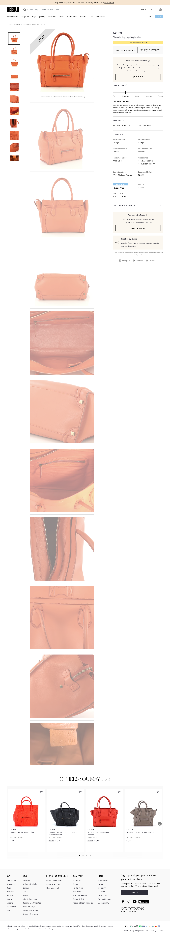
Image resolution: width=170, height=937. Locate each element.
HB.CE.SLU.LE (118, 188)
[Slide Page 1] (79, 855)
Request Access (53, 884)
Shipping (102, 888)
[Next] (160, 824)
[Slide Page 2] (83, 855)
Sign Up (152, 9)
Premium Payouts (30, 906)
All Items (17, 24)
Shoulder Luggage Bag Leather (127, 37)
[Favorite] (41, 792)
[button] (62, 60)
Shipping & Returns (124, 205)
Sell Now (26, 880)
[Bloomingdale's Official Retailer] (133, 909)
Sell (159, 17)
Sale (91, 16)
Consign (26, 888)
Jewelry (42, 16)
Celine (117, 32)
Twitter (152, 260)
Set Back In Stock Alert (125, 50)
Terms (161, 931)
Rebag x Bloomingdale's (83, 903)
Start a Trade (138, 228)
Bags (34, 16)
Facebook (139, 260)
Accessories (72, 16)
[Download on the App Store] (143, 902)
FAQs (100, 884)
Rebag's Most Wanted (32, 903)
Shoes (61, 16)
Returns (101, 891)
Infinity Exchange (30, 899)
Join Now (138, 77)
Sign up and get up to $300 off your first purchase (139, 877)
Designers (25, 16)
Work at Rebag (104, 899)
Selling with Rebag (31, 884)
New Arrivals (12, 16)
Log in (143, 9)
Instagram (126, 260)
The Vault (77, 891)
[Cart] (160, 9)
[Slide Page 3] (87, 855)
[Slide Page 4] (90, 855)
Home (9, 24)
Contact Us (103, 880)
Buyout (26, 895)
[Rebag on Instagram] (128, 901)
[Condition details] (126, 85)
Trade (149, 16)
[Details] (147, 215)
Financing (102, 895)
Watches (52, 16)
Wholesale (100, 16)
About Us (77, 880)
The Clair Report (80, 895)
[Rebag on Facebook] (123, 901)
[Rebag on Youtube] (135, 901)
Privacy (153, 931)
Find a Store (78, 888)
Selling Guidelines (30, 910)
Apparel (83, 16)
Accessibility (103, 903)
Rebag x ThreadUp (30, 914)
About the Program (54, 880)
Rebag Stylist (78, 899)
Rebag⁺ (76, 884)
